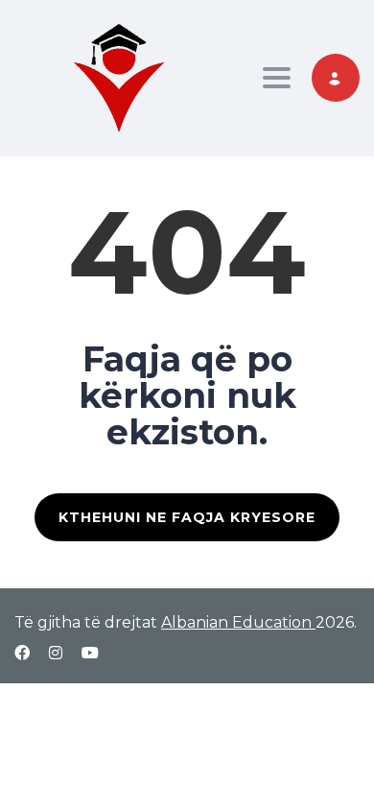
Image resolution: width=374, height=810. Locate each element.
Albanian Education (238, 622)
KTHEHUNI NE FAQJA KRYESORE (187, 517)
